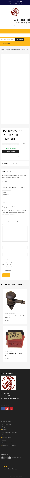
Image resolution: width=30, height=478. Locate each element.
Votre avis (5, 224)
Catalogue (4, 429)
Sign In (15, 3)
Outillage (8, 49)
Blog (3, 427)
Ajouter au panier (11, 151)
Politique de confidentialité (9, 445)
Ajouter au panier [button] (24, 321)
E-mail (4, 252)
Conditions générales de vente (9, 432)
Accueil (2, 49)
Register (20, 3)
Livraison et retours (7, 442)
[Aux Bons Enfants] (15, 15)
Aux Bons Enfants (10, 469)
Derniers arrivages (7, 437)
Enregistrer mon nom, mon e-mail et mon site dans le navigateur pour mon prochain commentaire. (9, 264)
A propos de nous (6, 424)
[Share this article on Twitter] (13, 163)
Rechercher (20, 39)
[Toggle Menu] (28, 30)
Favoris (9, 1)
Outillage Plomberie (15, 49)
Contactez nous (6, 43)
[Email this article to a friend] (16, 163)
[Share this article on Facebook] (11, 163)
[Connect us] (3, 409)
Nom (4, 245)
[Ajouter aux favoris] (24, 291)
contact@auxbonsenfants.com (11, 398)
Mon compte (19, 1)
